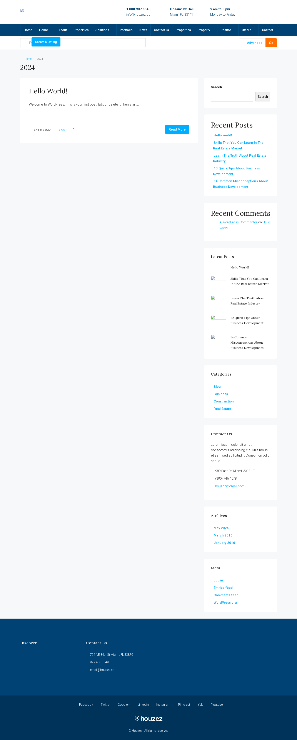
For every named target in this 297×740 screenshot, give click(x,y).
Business (221, 394)
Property (204, 30)
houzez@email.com (230, 486)
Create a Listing (46, 42)
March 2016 (223, 535)
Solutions (102, 30)
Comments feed (226, 595)
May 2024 (221, 528)
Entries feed (223, 588)
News (143, 30)
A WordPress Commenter (238, 222)
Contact (267, 30)
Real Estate (222, 409)
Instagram (163, 704)
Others (246, 30)
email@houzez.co (102, 670)
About (62, 30)
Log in (218, 580)
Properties (81, 30)
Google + (124, 704)
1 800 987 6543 (138, 9)
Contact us (161, 30)
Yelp (200, 704)
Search (216, 87)
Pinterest (184, 704)
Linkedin (143, 704)
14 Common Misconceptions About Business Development (247, 342)
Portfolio (126, 30)
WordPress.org (225, 602)
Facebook (86, 704)
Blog (61, 129)
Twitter (105, 704)
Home (28, 30)
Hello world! (48, 91)
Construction (224, 401)
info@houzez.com (139, 15)
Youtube (216, 704)
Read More (177, 129)
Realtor (226, 30)
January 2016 (224, 543)
